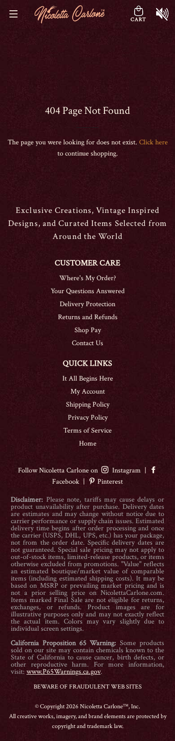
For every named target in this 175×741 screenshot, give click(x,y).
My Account (87, 391)
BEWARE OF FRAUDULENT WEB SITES (88, 687)
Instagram (125, 470)
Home (87, 443)
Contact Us (87, 343)
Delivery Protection (87, 304)
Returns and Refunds (88, 317)
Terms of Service (87, 430)
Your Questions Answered (88, 291)
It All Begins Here (87, 378)
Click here (153, 142)
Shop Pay (87, 330)
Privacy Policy (88, 417)
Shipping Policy (87, 404)
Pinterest (109, 481)
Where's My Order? (87, 278)
